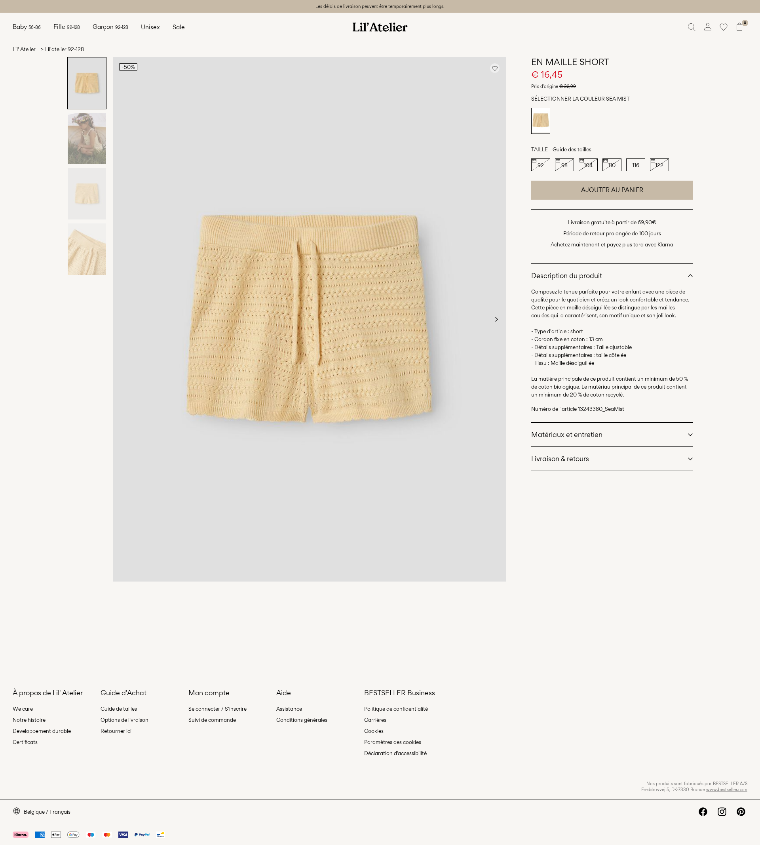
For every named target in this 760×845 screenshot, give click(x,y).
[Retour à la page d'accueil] (380, 27)
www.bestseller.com (726, 789)
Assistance (289, 709)
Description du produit (566, 275)
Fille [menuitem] (66, 27)
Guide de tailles (119, 709)
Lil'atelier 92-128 (64, 49)
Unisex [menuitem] (150, 27)
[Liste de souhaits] (724, 27)
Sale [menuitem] (179, 27)
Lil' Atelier (24, 49)
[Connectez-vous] (708, 27)
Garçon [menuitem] (110, 27)
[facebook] (703, 811)
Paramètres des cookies (392, 742)
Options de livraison (124, 720)
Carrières (375, 720)
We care (23, 709)
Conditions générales (301, 720)
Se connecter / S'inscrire (217, 709)
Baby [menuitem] (27, 27)
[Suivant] (496, 319)
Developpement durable (42, 731)
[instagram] (722, 811)
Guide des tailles (572, 149)
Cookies (374, 731)
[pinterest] (741, 811)
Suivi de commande (212, 720)
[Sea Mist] (540, 121)
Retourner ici (116, 731)
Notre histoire (29, 720)
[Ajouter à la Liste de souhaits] (495, 68)
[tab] (86, 83)
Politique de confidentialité (396, 709)
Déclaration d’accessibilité (395, 753)
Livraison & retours (560, 458)
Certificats (25, 742)
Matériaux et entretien (566, 434)
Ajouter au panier (612, 190)
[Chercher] (692, 27)
